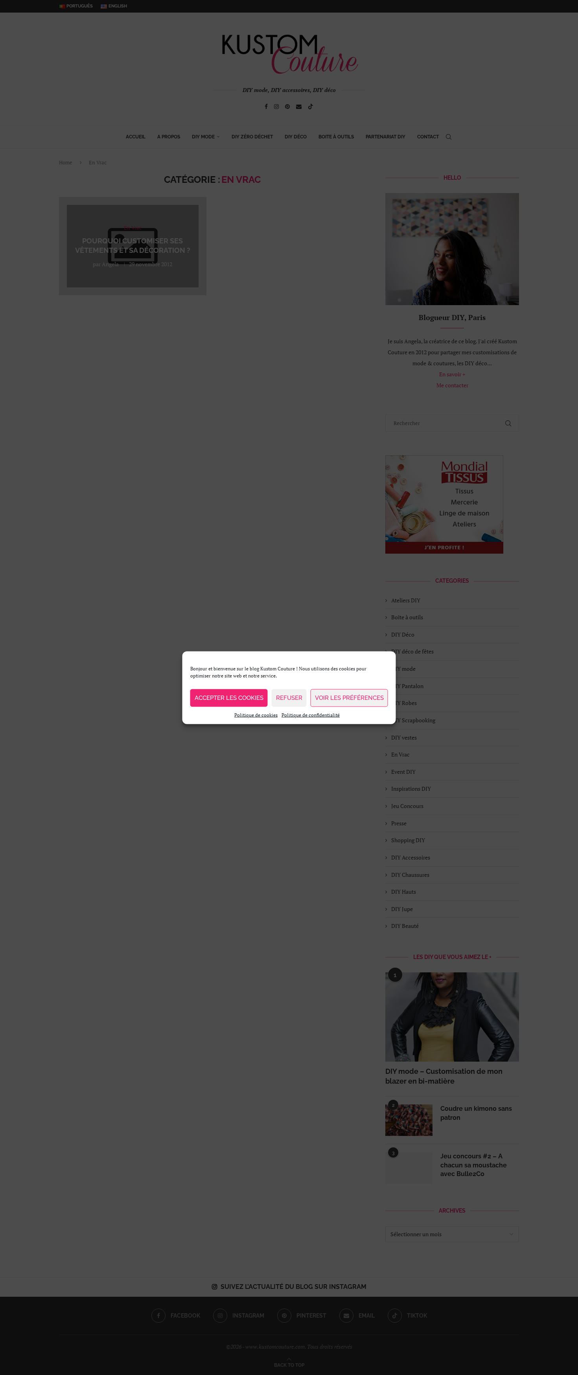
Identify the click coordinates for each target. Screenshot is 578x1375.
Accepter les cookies (229, 697)
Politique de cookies (256, 715)
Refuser (289, 697)
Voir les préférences (349, 697)
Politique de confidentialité (311, 715)
